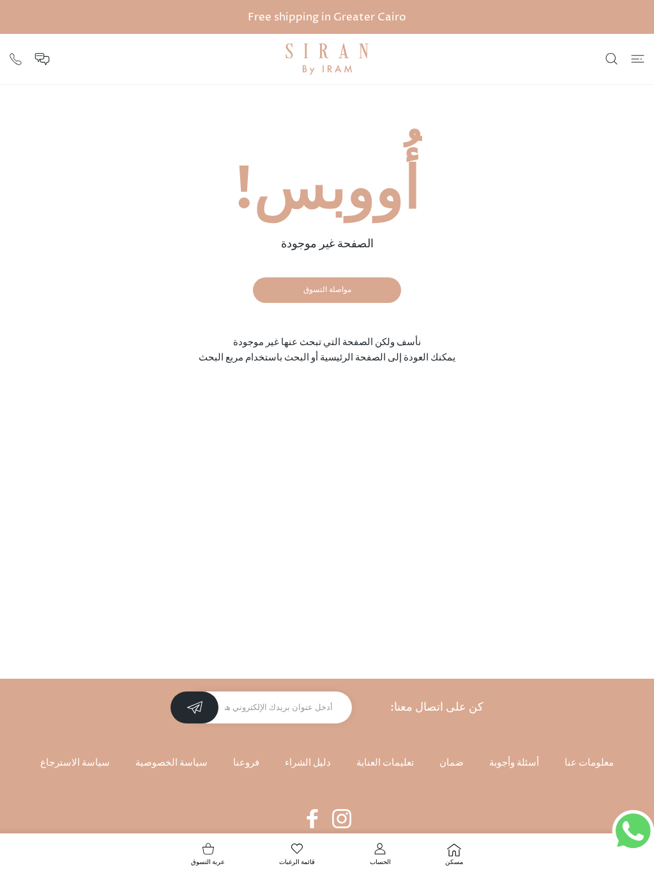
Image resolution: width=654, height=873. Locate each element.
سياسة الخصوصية (171, 762)
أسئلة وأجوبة (514, 762)
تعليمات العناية (385, 762)
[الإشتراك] (194, 707)
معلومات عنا (589, 762)
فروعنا (246, 762)
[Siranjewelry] (327, 59)
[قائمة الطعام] (638, 59)
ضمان (451, 762)
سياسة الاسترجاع (75, 762)
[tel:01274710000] (15, 58)
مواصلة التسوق (327, 289)
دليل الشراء (308, 762)
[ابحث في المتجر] (611, 59)
